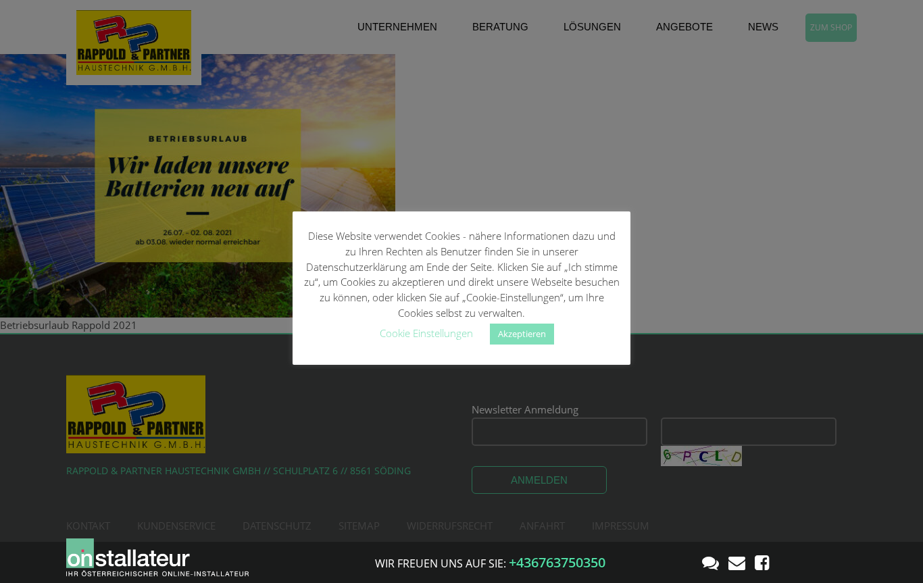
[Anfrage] (736, 562)
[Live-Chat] (710, 562)
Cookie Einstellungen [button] (426, 333)
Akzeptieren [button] (522, 334)
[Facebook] (762, 562)
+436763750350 (557, 562)
